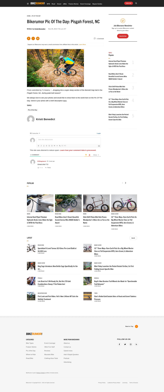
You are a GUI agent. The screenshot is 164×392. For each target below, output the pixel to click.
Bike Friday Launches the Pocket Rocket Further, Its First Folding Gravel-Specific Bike (119, 117)
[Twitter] (125, 344)
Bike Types (30, 343)
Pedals (40, 278)
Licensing (124, 382)
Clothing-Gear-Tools (51, 358)
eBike (65, 4)
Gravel (59, 4)
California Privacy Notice (114, 382)
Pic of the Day (32, 110)
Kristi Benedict (40, 29)
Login (99, 133)
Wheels (96, 278)
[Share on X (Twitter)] (33, 38)
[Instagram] (130, 344)
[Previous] (122, 183)
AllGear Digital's (41, 373)
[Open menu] (28, 4)
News (28, 214)
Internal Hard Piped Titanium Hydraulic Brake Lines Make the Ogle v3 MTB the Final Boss (118, 63)
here (65, 101)
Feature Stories (73, 4)
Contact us (67, 347)
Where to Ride (31, 354)
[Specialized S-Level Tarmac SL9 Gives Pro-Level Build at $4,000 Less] (31, 248)
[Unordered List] (51, 146)
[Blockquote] (54, 146)
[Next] (125, 183)
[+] (65, 145)
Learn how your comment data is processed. (78, 150)
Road (53, 4)
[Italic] (41, 146)
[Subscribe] (136, 344)
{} (62, 145)
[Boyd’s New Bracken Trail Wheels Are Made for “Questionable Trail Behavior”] (87, 281)
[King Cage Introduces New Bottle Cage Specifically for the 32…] (31, 266)
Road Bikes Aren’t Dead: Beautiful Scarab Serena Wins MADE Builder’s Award (118, 76)
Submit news (68, 351)
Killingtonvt (41, 161)
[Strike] (46, 146)
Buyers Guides (97, 4)
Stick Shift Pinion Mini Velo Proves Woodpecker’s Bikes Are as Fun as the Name (118, 89)
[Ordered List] (49, 146)
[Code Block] (57, 146)
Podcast (66, 358)
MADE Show (114, 214)
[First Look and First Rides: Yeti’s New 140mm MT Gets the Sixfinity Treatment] (31, 296)
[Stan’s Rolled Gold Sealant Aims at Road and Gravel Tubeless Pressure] (87, 296)
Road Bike (58, 214)
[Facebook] (119, 344)
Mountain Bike (42, 293)
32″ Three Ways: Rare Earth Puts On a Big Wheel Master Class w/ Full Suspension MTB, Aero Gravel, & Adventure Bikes (113, 251)
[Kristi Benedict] (31, 120)
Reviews (47, 351)
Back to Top (129, 326)
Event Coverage (85, 4)
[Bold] (38, 146)
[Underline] (44, 146)
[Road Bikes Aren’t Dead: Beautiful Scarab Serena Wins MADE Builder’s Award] (68, 203)
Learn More (82, 44)
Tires (95, 293)
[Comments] (95, 38)
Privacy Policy (101, 382)
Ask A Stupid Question (71, 354)
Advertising (67, 362)
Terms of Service (133, 382)
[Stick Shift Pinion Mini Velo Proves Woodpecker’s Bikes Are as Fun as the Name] (96, 203)
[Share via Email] (37, 38)
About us (67, 343)
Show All (133, 238)
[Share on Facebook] (28, 38)
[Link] (59, 146)
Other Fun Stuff (49, 347)
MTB (48, 4)
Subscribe (128, 3)
